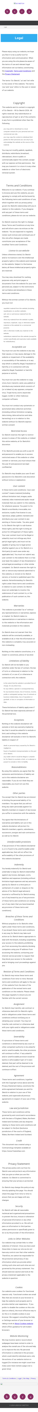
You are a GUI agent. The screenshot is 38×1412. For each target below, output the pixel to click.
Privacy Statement (12, 74)
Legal (19, 1378)
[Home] (1, 27)
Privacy (33, 1378)
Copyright (9, 71)
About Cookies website (24, 1324)
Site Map (26, 1378)
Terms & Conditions (9, 1378)
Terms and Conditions (22, 71)
